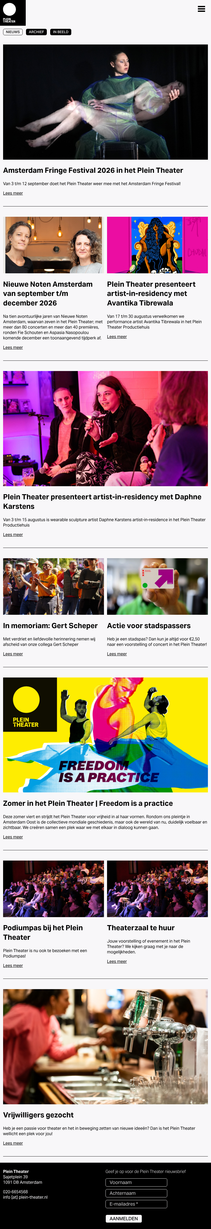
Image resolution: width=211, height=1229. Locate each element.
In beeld (60, 32)
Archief (36, 32)
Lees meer (13, 193)
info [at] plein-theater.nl (25, 1197)
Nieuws (13, 32)
